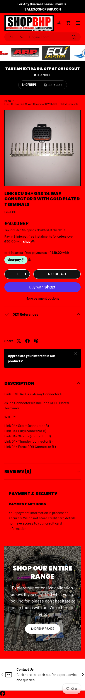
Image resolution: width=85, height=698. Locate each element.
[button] (68, 23)
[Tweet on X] (18, 340)
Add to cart (57, 274)
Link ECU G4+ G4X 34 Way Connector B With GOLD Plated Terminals (41, 103)
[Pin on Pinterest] (36, 340)
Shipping (28, 230)
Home (7, 100)
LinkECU (10, 212)
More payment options (43, 298)
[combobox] (42, 36)
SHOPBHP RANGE (42, 629)
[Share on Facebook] (27, 340)
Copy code (55, 85)
